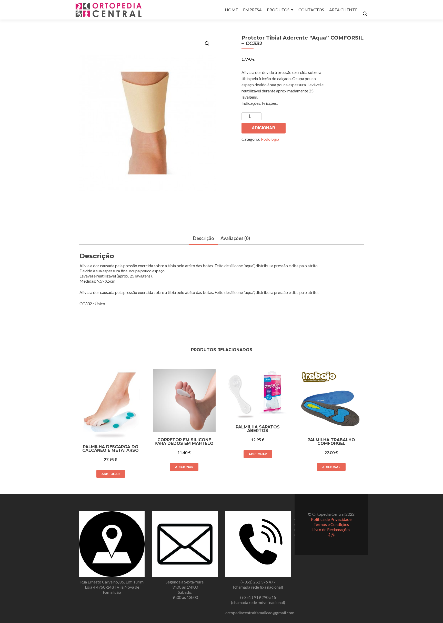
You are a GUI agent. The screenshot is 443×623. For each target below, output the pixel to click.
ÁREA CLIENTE (343, 9)
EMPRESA (252, 9)
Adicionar (263, 128)
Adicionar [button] (111, 474)
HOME (231, 9)
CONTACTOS (311, 9)
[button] (207, 43)
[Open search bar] (365, 14)
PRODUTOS (278, 9)
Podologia (270, 139)
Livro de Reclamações (331, 529)
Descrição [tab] (203, 238)
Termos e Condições (331, 524)
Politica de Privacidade (331, 519)
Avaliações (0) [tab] (235, 238)
